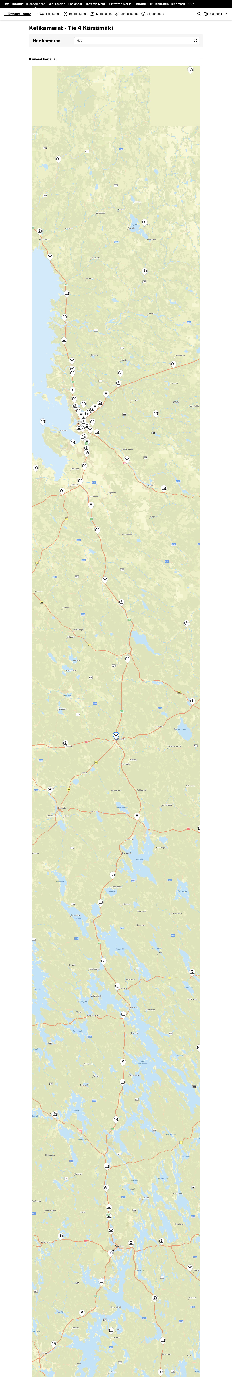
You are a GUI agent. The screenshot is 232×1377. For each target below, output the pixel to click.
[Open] (195, 40)
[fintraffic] (14, 4)
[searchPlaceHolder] (199, 14)
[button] (116, 59)
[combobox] (134, 40)
